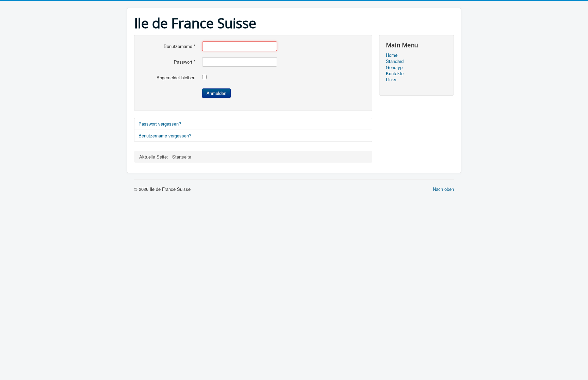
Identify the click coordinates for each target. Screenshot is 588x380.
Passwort (184, 62)
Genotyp (394, 67)
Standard (395, 61)
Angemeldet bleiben (176, 78)
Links (391, 80)
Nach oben (443, 189)
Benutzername (179, 46)
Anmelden (216, 93)
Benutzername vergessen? (164, 135)
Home (391, 55)
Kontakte (395, 73)
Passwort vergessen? (159, 123)
